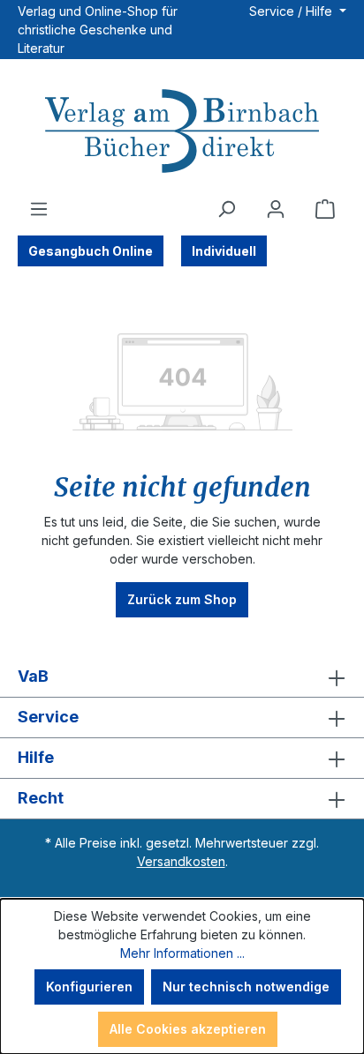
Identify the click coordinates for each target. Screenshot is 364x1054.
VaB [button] (33, 676)
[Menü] (39, 209)
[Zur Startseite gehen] (182, 133)
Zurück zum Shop (182, 599)
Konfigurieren (89, 986)
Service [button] (48, 716)
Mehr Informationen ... (182, 953)
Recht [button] (41, 798)
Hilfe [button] (36, 757)
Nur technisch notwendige (246, 986)
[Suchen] (226, 209)
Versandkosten (181, 861)
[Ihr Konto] (275, 209)
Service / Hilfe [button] (292, 11)
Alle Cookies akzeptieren (188, 1028)
